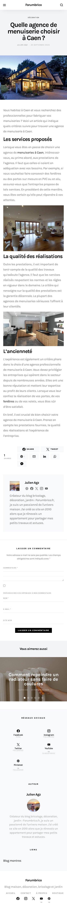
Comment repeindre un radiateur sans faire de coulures (34, 679)
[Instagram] (25, 900)
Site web (7, 620)
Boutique (58, 893)
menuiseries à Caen (30, 152)
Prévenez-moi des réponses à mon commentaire (27, 593)
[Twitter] (33, 900)
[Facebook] (17, 900)
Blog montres (12, 860)
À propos (41, 893)
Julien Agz (22, 45)
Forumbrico (33, 5)
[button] (25, 697)
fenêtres (8, 401)
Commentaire (10, 568)
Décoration (33, 18)
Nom (6, 598)
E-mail (7, 609)
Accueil (10, 893)
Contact (26, 893)
